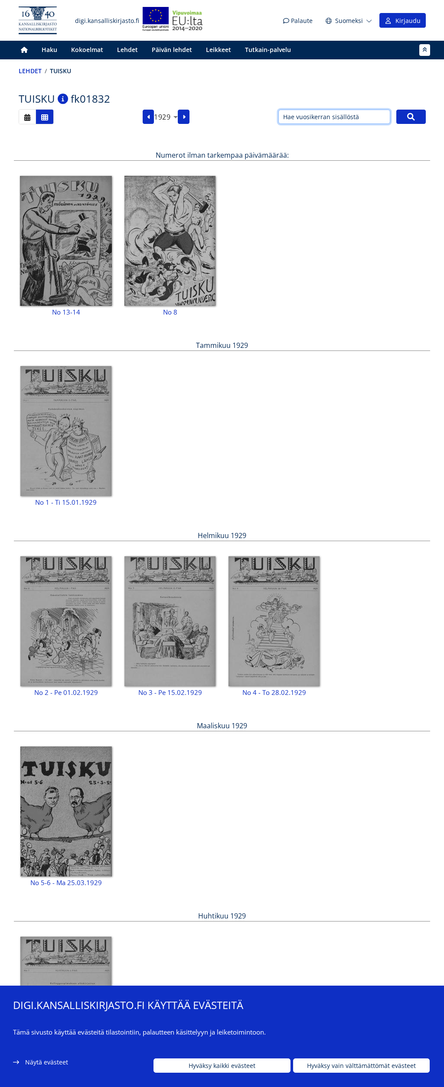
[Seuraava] (183, 117)
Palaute (301, 20)
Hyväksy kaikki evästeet (222, 1065)
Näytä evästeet (46, 1062)
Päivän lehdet (172, 49)
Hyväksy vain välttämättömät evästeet (361, 1065)
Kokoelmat (87, 49)
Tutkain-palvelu (268, 49)
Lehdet (127, 49)
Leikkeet (218, 49)
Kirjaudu (406, 20)
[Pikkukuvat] (44, 117)
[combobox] (166, 117)
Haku (49, 49)
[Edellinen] (148, 117)
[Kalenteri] (27, 117)
